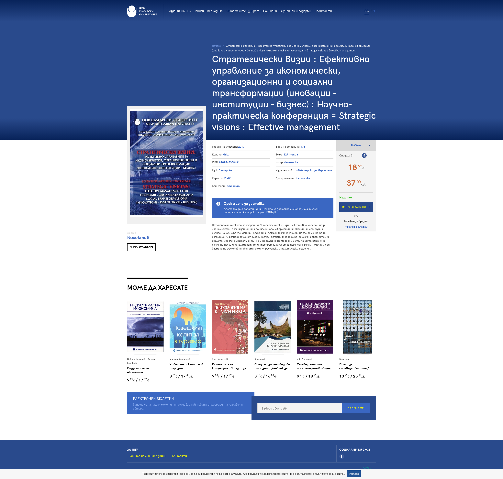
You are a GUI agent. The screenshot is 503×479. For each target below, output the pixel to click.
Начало (216, 46)
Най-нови (270, 10)
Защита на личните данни (147, 456)
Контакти (324, 10)
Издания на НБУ (180, 10)
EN (373, 10)
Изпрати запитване (356, 206)
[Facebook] (341, 456)
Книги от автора (141, 247)
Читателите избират (243, 10)
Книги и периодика (209, 10)
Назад (356, 145)
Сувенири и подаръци (296, 10)
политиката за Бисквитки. (330, 473)
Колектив (138, 237)
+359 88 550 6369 (356, 227)
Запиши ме (356, 408)
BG (366, 10)
